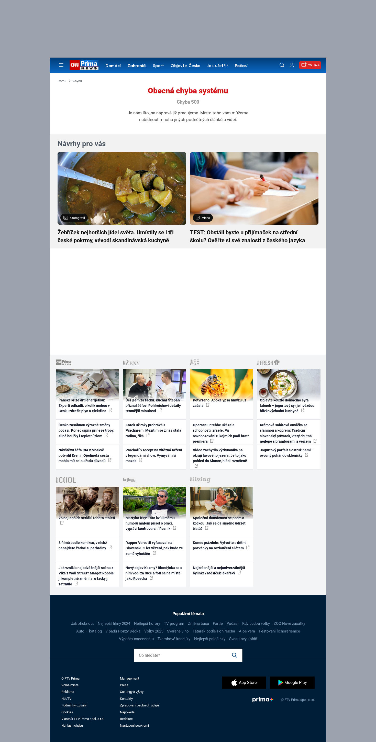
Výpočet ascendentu (136, 639)
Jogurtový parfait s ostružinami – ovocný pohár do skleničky (287, 452)
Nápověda (127, 712)
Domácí (113, 66)
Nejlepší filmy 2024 (114, 623)
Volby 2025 (153, 631)
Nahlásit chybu (72, 725)
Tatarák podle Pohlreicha (214, 631)
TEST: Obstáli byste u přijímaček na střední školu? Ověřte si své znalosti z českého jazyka (247, 236)
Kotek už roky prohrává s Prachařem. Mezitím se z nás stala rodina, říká (153, 430)
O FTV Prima (70, 678)
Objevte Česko (185, 66)
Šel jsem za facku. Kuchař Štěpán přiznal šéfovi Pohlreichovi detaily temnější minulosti (153, 405)
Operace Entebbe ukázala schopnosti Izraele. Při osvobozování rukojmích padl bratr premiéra (221, 433)
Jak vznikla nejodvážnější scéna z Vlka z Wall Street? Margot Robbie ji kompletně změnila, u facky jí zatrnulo (86, 576)
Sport (158, 66)
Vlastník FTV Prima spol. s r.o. (82, 719)
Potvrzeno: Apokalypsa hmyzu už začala (219, 403)
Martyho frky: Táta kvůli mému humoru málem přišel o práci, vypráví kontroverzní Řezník (150, 523)
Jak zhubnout (82, 623)
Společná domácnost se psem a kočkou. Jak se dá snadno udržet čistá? (219, 523)
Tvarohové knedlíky (174, 639)
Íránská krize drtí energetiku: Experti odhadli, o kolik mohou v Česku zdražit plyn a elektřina (84, 405)
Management (129, 678)
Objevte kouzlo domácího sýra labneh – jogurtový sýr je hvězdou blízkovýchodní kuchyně (287, 405)
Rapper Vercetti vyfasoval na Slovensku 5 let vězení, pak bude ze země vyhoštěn (154, 548)
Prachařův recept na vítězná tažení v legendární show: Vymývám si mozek (154, 455)
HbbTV (66, 699)
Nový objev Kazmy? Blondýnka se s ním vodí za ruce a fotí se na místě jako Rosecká (154, 573)
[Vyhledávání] (282, 65)
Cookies (67, 712)
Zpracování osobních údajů (139, 705)
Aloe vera (247, 631)
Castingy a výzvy (131, 692)
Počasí (241, 66)
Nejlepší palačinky (209, 639)
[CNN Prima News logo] (84, 65)
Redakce (126, 719)
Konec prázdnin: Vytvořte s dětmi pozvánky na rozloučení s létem (220, 545)
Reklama (67, 692)
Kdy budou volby (256, 623)
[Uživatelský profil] (292, 65)
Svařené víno (178, 631)
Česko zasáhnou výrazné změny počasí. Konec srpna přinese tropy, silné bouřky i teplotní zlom (86, 430)
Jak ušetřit (217, 66)
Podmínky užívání (73, 705)
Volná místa (70, 685)
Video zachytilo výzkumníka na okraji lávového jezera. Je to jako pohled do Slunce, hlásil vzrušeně (220, 455)
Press (124, 685)
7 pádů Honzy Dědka (123, 631)
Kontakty (126, 699)
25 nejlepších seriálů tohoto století (87, 518)
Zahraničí (136, 66)
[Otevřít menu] (61, 65)
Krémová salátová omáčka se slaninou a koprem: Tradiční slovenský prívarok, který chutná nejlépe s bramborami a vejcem (286, 433)
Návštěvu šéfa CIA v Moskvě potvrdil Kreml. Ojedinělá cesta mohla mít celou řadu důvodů (84, 455)
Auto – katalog (89, 631)
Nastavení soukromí (134, 725)
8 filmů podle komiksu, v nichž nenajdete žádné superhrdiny (83, 545)
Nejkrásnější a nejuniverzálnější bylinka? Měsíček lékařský (219, 570)
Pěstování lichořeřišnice (279, 631)
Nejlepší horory (147, 623)
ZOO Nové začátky (289, 623)
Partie (218, 623)
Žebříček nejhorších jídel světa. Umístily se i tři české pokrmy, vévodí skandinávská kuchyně (116, 236)
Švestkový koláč (243, 639)
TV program (174, 623)
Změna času (198, 623)
